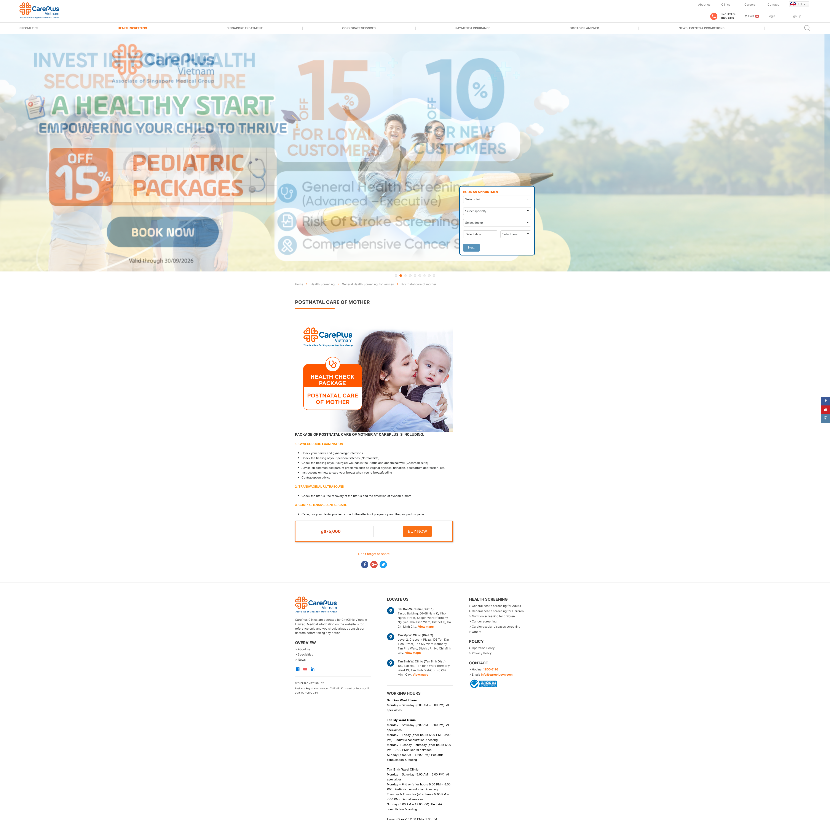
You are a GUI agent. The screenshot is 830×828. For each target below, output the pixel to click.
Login (771, 16)
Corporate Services (359, 28)
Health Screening (132, 28)
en (800, 4)
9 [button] (434, 275)
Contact (773, 4)
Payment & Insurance (472, 28)
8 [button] (429, 275)
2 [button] (400, 275)
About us (704, 4)
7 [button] (424, 275)
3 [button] (405, 275)
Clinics (725, 4)
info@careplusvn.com (496, 674)
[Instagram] (825, 418)
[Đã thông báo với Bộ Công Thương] (483, 683)
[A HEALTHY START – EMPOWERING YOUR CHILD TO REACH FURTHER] (415, 153)
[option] (415, 153)
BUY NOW (417, 531)
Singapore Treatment (245, 28)
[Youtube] (825, 409)
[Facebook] (825, 401)
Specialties (28, 28)
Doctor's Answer (584, 28)
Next (471, 247)
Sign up (796, 16)
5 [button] (415, 275)
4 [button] (410, 275)
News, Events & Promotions (702, 28)
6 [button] (419, 275)
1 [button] (396, 275)
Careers (749, 4)
